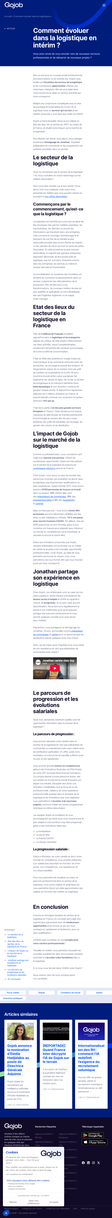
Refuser (13, 1202)
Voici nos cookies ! (15, 1186)
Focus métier (13, 992)
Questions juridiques (13, 998)
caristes (39, 503)
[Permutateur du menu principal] (104, 5)
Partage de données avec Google (21, 1183)
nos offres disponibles (56, 196)
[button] (6, 1213)
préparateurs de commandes (51, 496)
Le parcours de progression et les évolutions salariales (16, 972)
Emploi (41, 992)
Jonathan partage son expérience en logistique (18, 963)
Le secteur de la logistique (15, 935)
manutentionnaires (42, 500)
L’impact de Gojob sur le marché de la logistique (17, 953)
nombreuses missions (44, 468)
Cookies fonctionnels (16, 1189)
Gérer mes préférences (33, 1202)
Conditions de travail (70, 992)
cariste (55, 634)
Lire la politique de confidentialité (19, 1174)
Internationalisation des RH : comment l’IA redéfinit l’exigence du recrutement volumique (91, 1058)
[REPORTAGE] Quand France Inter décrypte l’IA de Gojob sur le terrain (56, 1054)
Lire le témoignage (18, 1105)
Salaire (99, 992)
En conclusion (14, 979)
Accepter (54, 1202)
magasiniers (69, 500)
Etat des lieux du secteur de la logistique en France (17, 944)
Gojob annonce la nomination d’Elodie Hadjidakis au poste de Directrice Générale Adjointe (19, 1060)
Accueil (7, 16)
